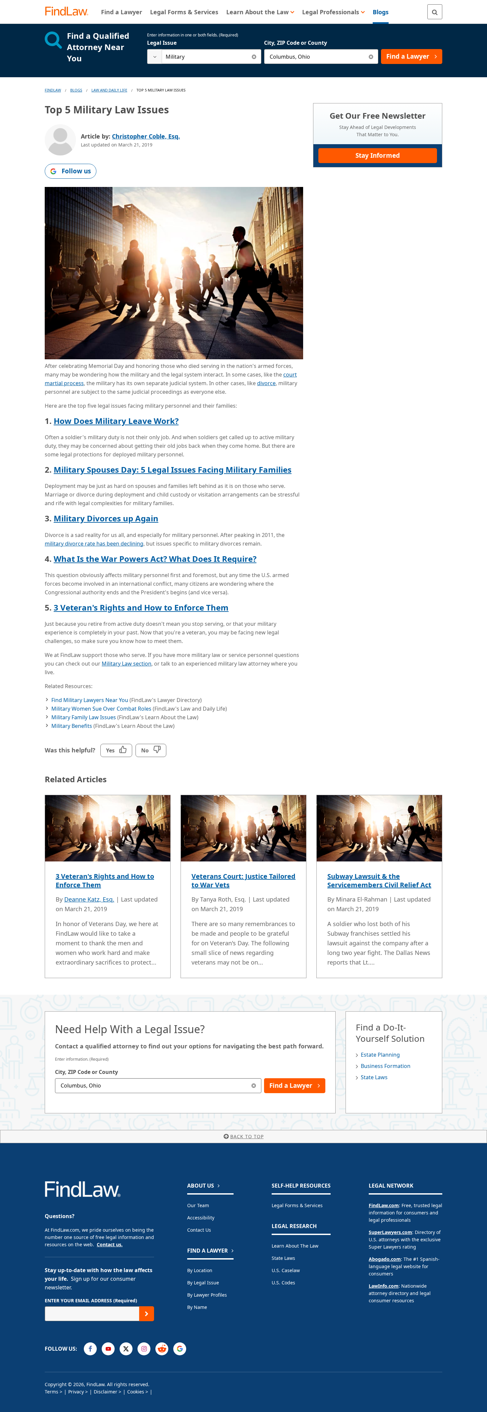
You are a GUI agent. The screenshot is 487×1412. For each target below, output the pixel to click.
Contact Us (199, 1230)
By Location (199, 1270)
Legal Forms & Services (297, 1205)
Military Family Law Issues (83, 717)
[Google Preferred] (179, 1348)
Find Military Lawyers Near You (89, 700)
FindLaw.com (384, 1205)
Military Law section (126, 663)
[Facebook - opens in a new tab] (90, 1348)
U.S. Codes (283, 1282)
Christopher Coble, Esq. (146, 136)
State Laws (374, 1077)
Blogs (76, 90)
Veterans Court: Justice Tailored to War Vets (243, 880)
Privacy (76, 1391)
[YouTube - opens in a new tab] (108, 1348)
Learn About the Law (295, 1246)
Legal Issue (162, 42)
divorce (266, 383)
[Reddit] (161, 1348)
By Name (197, 1307)
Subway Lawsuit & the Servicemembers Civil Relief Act (379, 880)
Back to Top (247, 1136)
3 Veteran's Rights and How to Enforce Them (141, 607)
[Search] (434, 11)
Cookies (135, 1391)
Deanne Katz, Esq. (89, 899)
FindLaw (53, 90)
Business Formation (385, 1066)
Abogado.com (385, 1259)
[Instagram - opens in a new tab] (143, 1348)
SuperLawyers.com (390, 1232)
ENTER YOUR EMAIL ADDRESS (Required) (91, 1300)
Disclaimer (105, 1391)
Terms (51, 1391)
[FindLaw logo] (69, 12)
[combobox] (204, 56)
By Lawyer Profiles (207, 1295)
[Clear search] (253, 56)
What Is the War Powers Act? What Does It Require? (155, 558)
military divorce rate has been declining (94, 543)
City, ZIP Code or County (295, 42)
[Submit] (146, 1313)
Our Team (198, 1205)
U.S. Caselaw (286, 1270)
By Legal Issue (203, 1282)
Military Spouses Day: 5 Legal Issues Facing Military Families (173, 469)
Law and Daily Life (109, 90)
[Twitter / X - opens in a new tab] (126, 1348)
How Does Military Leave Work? (116, 420)
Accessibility (200, 1217)
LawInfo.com (384, 1286)
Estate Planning (380, 1054)
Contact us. (110, 1244)
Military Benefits (71, 726)
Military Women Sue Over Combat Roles (101, 708)
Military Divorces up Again (106, 518)
